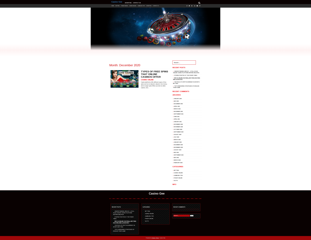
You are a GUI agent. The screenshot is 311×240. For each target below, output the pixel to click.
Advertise (128, 2)
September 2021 (178, 114)
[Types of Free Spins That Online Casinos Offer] (124, 78)
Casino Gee (116, 2)
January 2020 (178, 142)
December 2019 (178, 144)
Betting (118, 5)
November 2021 (178, 111)
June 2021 (176, 116)
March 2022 (177, 108)
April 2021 (177, 119)
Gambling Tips (141, 5)
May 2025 (176, 101)
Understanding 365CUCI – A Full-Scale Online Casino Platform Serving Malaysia (124, 213)
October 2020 (178, 129)
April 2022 (177, 106)
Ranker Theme (155, 238)
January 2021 (178, 121)
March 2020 (177, 139)
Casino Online (132, 5)
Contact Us (137, 2)
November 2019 (178, 147)
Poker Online (124, 5)
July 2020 (176, 137)
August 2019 (177, 149)
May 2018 (176, 157)
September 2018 (178, 155)
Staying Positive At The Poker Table (185, 75)
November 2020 (178, 126)
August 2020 (177, 134)
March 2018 (177, 160)
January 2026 (178, 98)
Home (112, 5)
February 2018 (178, 162)
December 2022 (178, 103)
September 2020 (178, 132)
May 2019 (176, 152)
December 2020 (178, 124)
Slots (176, 180)
